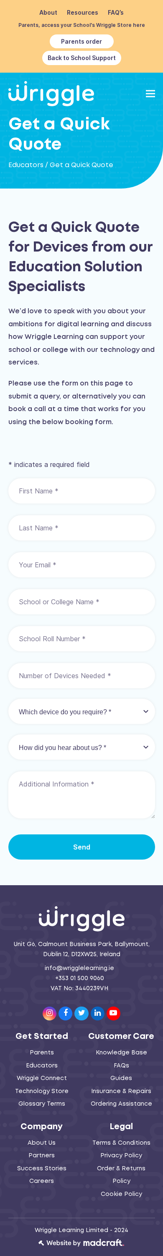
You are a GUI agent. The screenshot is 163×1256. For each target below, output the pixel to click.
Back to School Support (82, 57)
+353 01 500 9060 (79, 978)
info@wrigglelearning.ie (79, 968)
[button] (150, 93)
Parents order (81, 41)
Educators (25, 165)
